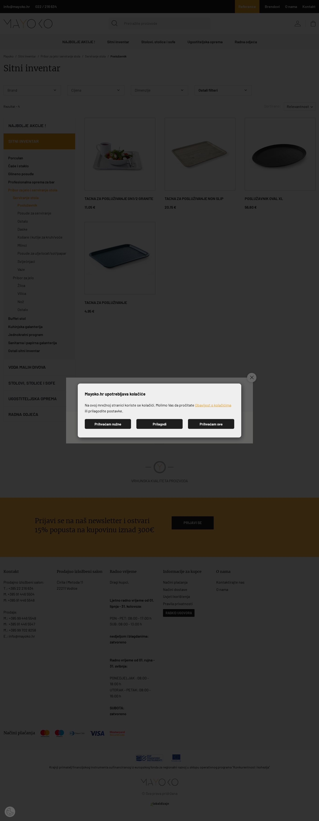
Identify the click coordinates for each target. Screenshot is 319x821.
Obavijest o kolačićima (213, 405)
